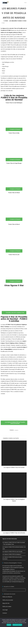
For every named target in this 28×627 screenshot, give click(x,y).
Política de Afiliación (7, 596)
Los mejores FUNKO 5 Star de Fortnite (14, 467)
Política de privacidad (8, 600)
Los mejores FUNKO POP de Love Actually (12, 551)
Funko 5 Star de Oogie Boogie (14, 163)
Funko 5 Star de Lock (14, 254)
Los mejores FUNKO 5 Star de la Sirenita (14, 533)
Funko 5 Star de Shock (14, 192)
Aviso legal (5, 609)
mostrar (16, 430)
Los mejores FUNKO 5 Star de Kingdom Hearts (14, 500)
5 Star (3, 23)
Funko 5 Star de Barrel (14, 224)
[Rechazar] (26, 622)
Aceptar (9, 624)
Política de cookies (7, 606)
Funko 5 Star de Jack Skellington (14, 102)
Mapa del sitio (6, 603)
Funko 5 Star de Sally (14, 133)
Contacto (5, 613)
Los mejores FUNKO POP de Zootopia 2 (12, 554)
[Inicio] (1, 21)
